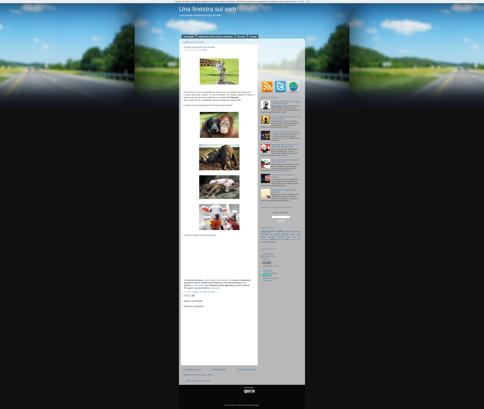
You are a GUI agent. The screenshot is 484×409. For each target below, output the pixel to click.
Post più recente (192, 369)
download (297, 232)
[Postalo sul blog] (187, 295)
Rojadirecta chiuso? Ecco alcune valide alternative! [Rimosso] (284, 146)
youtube (273, 242)
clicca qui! (215, 288)
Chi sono (241, 37)
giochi (278, 234)
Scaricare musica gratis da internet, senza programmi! (285, 161)
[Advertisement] (242, 26)
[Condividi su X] (190, 295)
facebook (266, 234)
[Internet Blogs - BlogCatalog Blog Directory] (270, 258)
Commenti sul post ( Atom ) (202, 375)
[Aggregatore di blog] (270, 266)
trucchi (281, 239)
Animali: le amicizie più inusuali (199, 47)
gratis (264, 237)
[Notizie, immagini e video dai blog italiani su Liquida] (266, 268)
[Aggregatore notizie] (266, 263)
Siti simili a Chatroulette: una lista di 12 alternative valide (285, 102)
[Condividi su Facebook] (193, 295)
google (285, 234)
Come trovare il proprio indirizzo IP (285, 132)
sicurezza (265, 239)
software (274, 239)
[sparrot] (266, 276)
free (273, 234)
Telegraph (212, 235)
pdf (299, 237)
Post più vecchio (246, 369)
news (295, 237)
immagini (195, 292)
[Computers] (266, 261)
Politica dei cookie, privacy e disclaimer (215, 37)
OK (308, 2)
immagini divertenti (207, 292)
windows (265, 242)
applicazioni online (273, 231)
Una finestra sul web (207, 8)
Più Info (301, 2)
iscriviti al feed (198, 285)
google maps (295, 234)
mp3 (289, 237)
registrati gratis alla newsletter (216, 280)
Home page (189, 37)
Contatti (252, 37)
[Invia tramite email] (184, 295)
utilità (288, 239)
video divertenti (296, 239)
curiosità (289, 231)
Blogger (256, 405)
